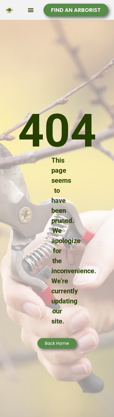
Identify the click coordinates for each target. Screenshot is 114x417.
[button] (30, 10)
